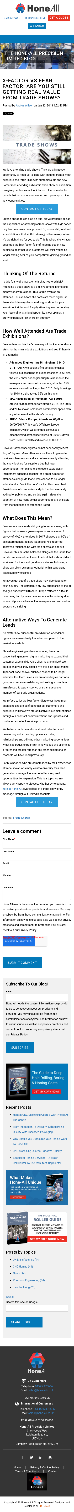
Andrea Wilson (24, 105)
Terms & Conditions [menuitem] (27, 1471)
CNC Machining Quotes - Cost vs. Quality (37, 1151)
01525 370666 (12, 18)
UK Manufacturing (26, 1259)
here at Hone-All (12, 788)
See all (10, 1297)
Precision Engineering (29, 1280)
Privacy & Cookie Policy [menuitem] (44, 1467)
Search (38, 25)
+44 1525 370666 (44, 1409)
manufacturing (24, 1287)
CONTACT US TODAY (37, 209)
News (19, 1273)
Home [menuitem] (17, 1467)
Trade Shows (21, 817)
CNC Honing (23, 1266)
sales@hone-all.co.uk (34, 18)
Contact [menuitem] (52, 1471)
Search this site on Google (22, 1302)
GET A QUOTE (59, 17)
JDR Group (44, 1506)
